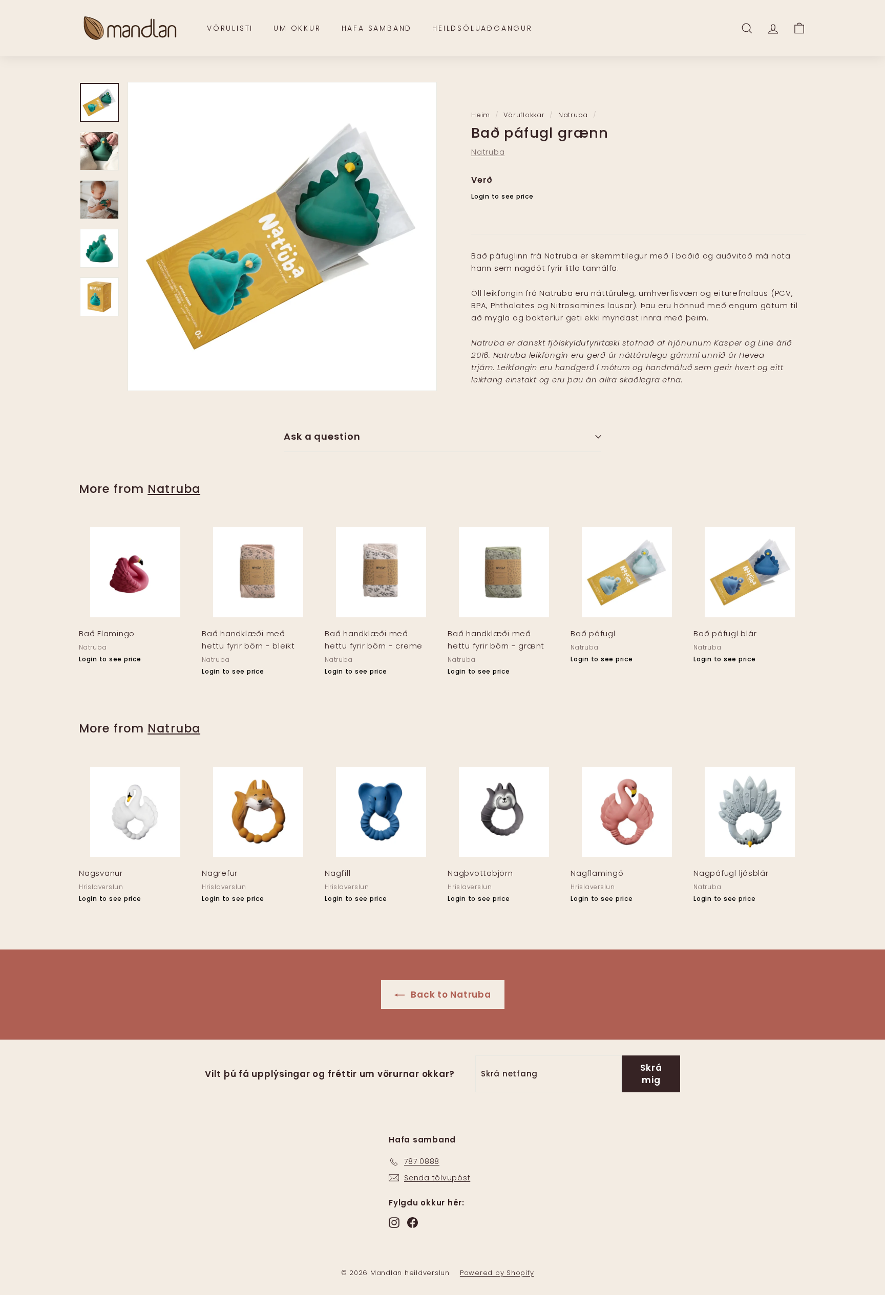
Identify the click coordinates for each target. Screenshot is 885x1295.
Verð (482, 180)
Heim (480, 115)
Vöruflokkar (523, 115)
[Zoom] (282, 236)
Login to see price (502, 196)
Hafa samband (377, 28)
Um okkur (297, 28)
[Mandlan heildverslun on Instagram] (394, 1222)
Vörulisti (230, 28)
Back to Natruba (450, 994)
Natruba (573, 115)
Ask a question (322, 436)
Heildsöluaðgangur (482, 28)
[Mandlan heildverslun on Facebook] (412, 1222)
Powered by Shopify (497, 1273)
